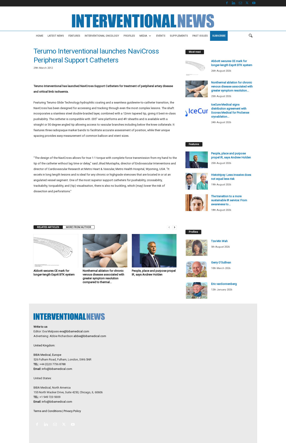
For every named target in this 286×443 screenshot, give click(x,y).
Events (160, 35)
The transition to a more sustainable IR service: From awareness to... (229, 200)
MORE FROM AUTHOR (78, 227)
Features (74, 35)
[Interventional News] (143, 21)
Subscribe (218, 35)
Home (39, 35)
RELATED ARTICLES (48, 227)
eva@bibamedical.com (74, 331)
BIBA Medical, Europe (47, 354)
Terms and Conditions (48, 411)
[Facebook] (227, 3)
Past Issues (200, 35)
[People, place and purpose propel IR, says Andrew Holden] (154, 250)
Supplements (179, 35)
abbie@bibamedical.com (90, 336)
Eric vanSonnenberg (224, 284)
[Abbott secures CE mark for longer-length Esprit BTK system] (56, 250)
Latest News (56, 35)
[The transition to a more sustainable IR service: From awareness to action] (196, 202)
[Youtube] (254, 3)
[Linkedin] (233, 3)
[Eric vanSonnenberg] (196, 290)
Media (143, 35)
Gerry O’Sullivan (221, 262)
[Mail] (240, 3)
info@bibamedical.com (57, 369)
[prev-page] (169, 227)
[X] (247, 3)
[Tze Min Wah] (196, 247)
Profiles (129, 35)
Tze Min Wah (219, 241)
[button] (250, 36)
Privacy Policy (72, 411)
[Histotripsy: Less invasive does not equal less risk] (196, 181)
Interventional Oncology (102, 35)
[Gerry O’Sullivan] (196, 269)
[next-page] (174, 227)
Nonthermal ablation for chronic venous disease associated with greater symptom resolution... (232, 86)
